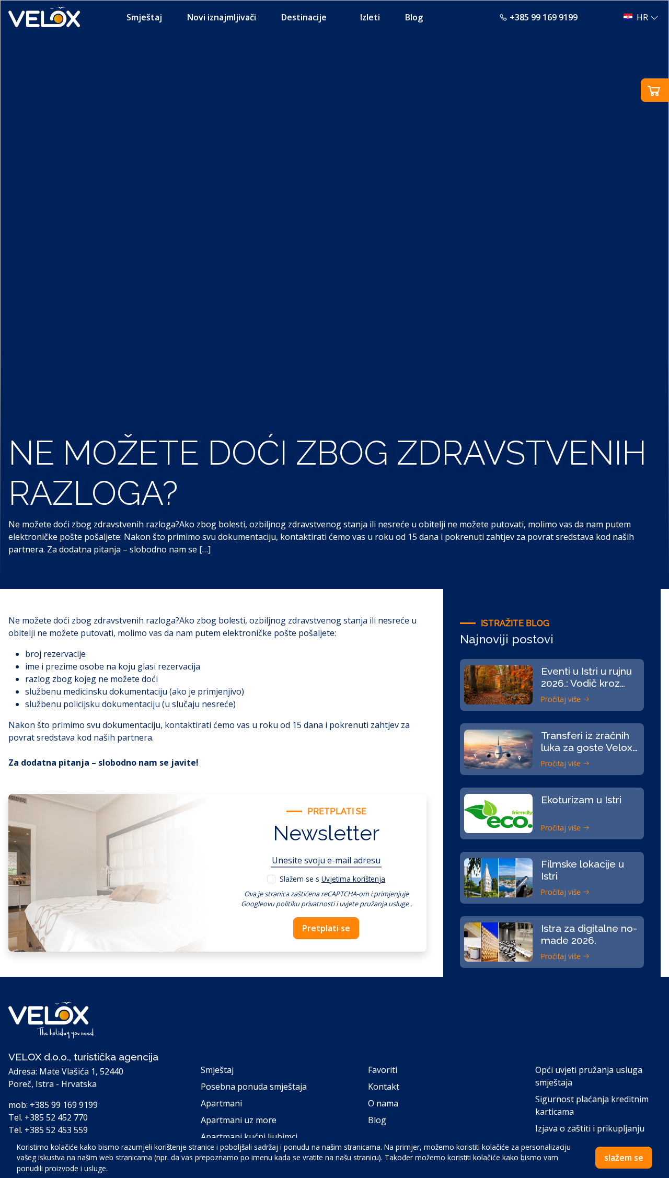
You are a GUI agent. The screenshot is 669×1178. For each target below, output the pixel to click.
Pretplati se (326, 928)
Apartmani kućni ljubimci (249, 1136)
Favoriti (382, 1070)
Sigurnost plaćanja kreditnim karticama (592, 1105)
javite (183, 762)
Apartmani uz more (238, 1120)
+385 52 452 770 (56, 1117)
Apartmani (221, 1103)
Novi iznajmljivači (221, 17)
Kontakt (383, 1086)
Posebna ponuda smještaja (254, 1086)
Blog (414, 17)
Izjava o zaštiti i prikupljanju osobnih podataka (589, 1135)
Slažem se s (332, 879)
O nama (383, 1103)
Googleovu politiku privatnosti (287, 903)
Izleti (370, 17)
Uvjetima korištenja (353, 879)
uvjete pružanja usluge (374, 903)
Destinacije (304, 17)
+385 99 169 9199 (544, 17)
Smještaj (144, 17)
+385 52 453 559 (56, 1130)
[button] (638, 17)
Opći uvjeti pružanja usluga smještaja (588, 1076)
